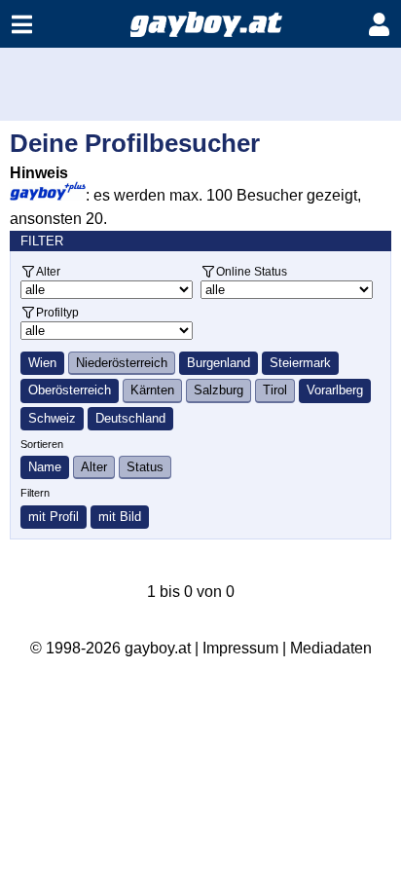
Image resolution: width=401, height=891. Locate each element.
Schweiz (52, 418)
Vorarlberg (335, 390)
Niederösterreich (121, 362)
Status (145, 467)
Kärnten (152, 390)
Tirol (275, 390)
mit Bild (119, 516)
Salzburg (218, 390)
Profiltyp (57, 312)
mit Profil (53, 516)
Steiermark (300, 362)
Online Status (251, 271)
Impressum (240, 648)
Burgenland (218, 362)
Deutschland (130, 418)
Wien (42, 362)
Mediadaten (331, 648)
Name (44, 467)
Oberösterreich (69, 390)
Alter (48, 271)
